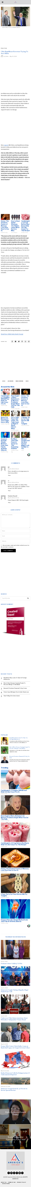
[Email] (28, 341)
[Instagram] (14, 1173)
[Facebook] (12, 341)
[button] (28, 598)
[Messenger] (15, 341)
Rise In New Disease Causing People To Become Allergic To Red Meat (14, 683)
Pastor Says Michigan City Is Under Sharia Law (16, 692)
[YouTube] (19, 1173)
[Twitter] (19, 341)
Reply (9, 475)
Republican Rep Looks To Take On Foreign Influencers (15, 678)
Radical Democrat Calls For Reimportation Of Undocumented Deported (15, 1074)
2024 (3, 381)
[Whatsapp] (25, 341)
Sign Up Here (6, 1183)
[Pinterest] (22, 341)
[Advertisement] (15, 36)
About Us (3, 1182)
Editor (7, 56)
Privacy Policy (21, 1182)
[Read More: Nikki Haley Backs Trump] (12, 334)
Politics (4, 48)
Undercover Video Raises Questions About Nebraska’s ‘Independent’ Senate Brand (14, 1019)
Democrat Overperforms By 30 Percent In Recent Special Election (14, 1089)
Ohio (27, 381)
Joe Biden (10, 381)
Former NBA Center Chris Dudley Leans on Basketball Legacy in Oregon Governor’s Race (15, 1047)
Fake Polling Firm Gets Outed (12, 695)
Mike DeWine (19, 381)
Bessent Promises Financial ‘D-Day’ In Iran (15, 688)
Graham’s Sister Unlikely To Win (11, 963)
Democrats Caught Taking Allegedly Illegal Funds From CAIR (14, 990)
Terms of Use (12, 1182)
